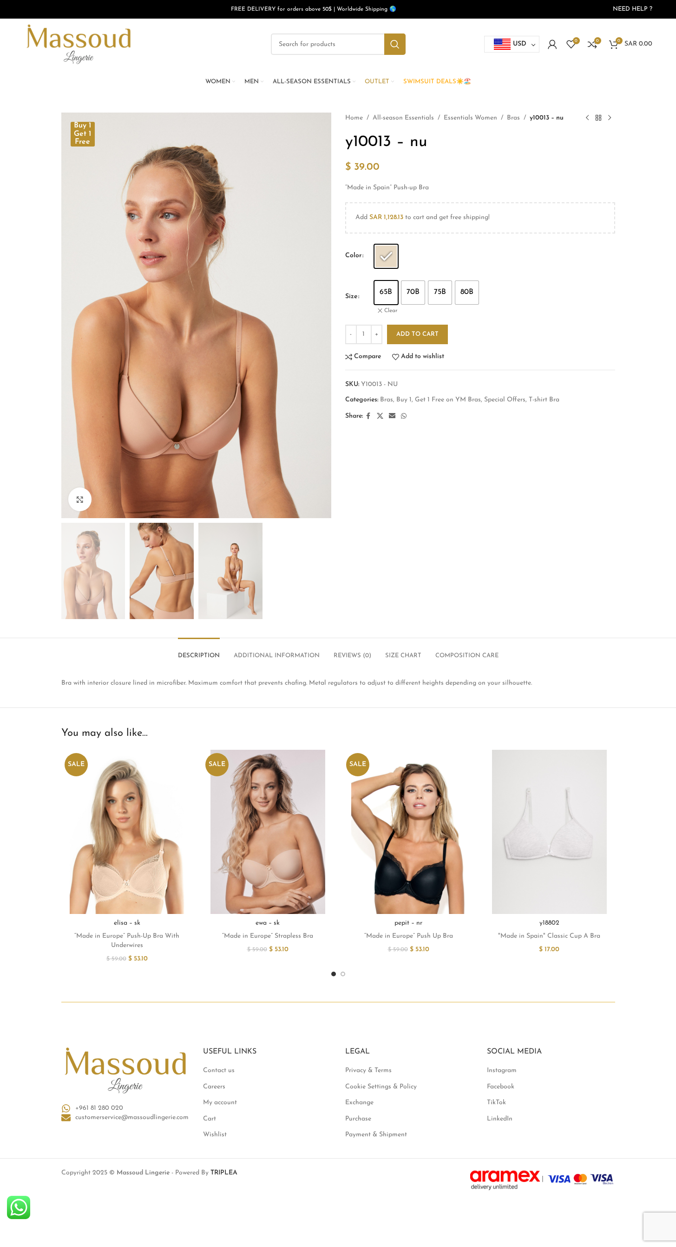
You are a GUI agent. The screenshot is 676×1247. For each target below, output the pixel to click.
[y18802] (549, 832)
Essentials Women (470, 117)
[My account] (552, 44)
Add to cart (417, 334)
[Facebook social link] (368, 416)
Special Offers (504, 399)
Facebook (500, 1086)
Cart (209, 1118)
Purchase (358, 1118)
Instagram (502, 1070)
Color (353, 255)
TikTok (496, 1102)
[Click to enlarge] (80, 499)
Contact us (219, 1070)
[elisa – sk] (127, 832)
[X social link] (380, 416)
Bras (513, 117)
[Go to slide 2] (343, 974)
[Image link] (125, 1070)
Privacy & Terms (368, 1070)
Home (354, 117)
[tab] (199, 651)
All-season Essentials (403, 117)
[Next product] (609, 118)
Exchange (359, 1102)
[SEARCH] (395, 44)
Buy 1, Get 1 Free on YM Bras (438, 399)
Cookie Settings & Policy (381, 1086)
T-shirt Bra (544, 399)
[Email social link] (392, 416)
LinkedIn (499, 1118)
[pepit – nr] (408, 832)
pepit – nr (408, 923)
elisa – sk (127, 923)
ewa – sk (268, 923)
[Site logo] (78, 43)
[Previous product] (587, 118)
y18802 (549, 923)
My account (220, 1102)
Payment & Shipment (376, 1134)
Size (351, 296)
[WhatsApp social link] (403, 416)
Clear (391, 310)
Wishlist (215, 1134)
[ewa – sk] (268, 832)
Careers (214, 1086)
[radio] (386, 256)
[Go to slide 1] (333, 974)
